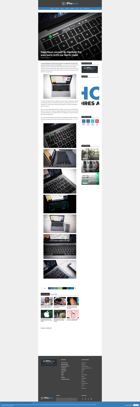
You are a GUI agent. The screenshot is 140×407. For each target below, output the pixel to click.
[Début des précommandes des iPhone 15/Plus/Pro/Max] (90, 166)
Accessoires (63, 369)
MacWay (82, 376)
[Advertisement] (90, 136)
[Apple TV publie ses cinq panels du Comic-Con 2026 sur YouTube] (47, 301)
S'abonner (97, 119)
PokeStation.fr (84, 378)
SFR (82, 386)
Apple (57, 8)
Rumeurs (72, 8)
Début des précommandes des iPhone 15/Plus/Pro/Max (89, 169)
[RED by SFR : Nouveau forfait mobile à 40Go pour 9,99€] (90, 179)
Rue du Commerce (84, 383)
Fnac (82, 373)
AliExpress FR (83, 362)
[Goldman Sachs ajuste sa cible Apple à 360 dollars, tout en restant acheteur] (47, 314)
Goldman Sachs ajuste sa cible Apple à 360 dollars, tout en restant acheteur (46, 320)
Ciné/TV (62, 372)
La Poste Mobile (84, 374)
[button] (98, 8)
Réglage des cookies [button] (129, 405)
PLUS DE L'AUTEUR (53, 294)
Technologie (63, 367)
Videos (62, 374)
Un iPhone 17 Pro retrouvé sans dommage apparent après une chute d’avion (72, 307)
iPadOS (67, 8)
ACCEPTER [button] (136, 405)
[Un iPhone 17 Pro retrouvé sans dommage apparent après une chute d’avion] (73, 301)
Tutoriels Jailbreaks (65, 379)
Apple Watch (86, 8)
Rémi (42, 57)
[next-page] (43, 323)
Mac (44, 11)
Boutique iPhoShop (84, 366)
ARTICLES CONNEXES (45, 294)
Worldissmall (83, 388)
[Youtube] (91, 399)
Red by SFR (83, 381)
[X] (88, 399)
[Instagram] (85, 399)
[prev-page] (41, 323)
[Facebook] (82, 399)
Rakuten (82, 379)
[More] (75, 288)
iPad (81, 8)
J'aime (84, 119)
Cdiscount (83, 369)
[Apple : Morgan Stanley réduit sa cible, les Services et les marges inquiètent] (60, 314)
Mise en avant (85, 158)
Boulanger (83, 364)
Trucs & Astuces (64, 362)
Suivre (88, 119)
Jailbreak (63, 377)
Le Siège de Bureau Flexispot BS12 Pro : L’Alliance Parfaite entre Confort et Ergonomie (90, 156)
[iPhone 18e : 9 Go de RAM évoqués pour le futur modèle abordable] (73, 314)
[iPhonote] (70, 3)
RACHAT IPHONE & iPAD (65, 366)
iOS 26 (62, 8)
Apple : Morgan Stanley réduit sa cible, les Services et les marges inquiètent (59, 320)
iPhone (77, 8)
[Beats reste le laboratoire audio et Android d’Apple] (60, 301)
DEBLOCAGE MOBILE (64, 364)
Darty (82, 371)
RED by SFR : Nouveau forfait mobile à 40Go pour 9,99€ (90, 181)
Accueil (52, 8)
